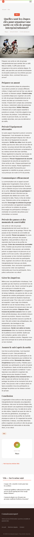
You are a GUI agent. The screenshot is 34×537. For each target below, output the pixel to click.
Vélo (9, 9)
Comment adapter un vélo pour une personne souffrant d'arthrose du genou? (16, 498)
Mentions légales (13, 527)
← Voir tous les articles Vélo (10, 463)
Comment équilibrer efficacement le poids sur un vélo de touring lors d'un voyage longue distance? (17, 491)
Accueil (4, 9)
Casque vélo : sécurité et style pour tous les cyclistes (16, 485)
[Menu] (30, 1)
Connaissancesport (10, 514)
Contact (22, 527)
